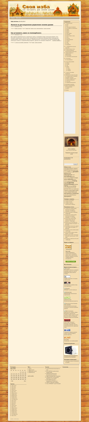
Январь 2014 (14, 394)
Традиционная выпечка (71, 82)
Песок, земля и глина (70, 35)
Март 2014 (14, 391)
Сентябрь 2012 (15, 414)
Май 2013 (13, 404)
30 (22, 379)
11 (11, 375)
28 (18, 379)
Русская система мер (69, 200)
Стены (67, 43)
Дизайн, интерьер (18, 28)
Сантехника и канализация (71, 56)
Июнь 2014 (14, 388)
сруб (73, 190)
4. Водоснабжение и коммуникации (69, 53)
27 (16, 379)
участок (71, 195)
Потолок (68, 38)
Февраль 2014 (14, 393)
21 (18, 377)
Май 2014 (13, 389)
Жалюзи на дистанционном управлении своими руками (32, 25)
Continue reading (56, 40)
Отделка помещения (70, 79)
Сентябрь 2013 (15, 399)
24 (25, 377)
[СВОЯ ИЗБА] (44, 10)
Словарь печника (68, 201)
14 (18, 375)
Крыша (67, 32)
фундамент (67, 196)
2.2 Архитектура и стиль (70, 49)
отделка (70, 182)
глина (68, 171)
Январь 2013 (14, 409)
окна (35, 28)
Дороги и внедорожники (70, 85)
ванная (65, 171)
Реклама (67, 90)
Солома (67, 40)
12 (13, 375)
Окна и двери (69, 33)
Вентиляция (68, 55)
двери (71, 171)
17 (25, 375)
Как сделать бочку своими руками (71, 229)
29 (20, 379)
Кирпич (67, 30)
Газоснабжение (69, 59)
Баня (67, 24)
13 (16, 375)
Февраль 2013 (14, 408)
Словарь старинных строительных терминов (70, 203)
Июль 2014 (14, 386)
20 (16, 377)
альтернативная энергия (70, 168)
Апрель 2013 (14, 405)
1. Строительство (68, 23)
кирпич (72, 178)
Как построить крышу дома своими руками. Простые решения (70, 220)
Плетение (68, 81)
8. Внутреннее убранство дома (71, 74)
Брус (67, 25)
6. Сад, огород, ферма (69, 61)
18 (11, 377)
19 (13, 377)
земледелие (68, 175)
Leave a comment (47, 28)
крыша (70, 179)
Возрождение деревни (69, 84)
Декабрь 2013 (14, 395)
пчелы (68, 187)
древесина (67, 173)
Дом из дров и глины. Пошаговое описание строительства (71, 235)
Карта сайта (18, 17)
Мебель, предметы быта (71, 78)
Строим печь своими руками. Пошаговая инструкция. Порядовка (71, 210)
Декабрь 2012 (14, 410)
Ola (21, 26)
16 (22, 375)
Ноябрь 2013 (14, 396)
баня (72, 170)
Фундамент (68, 44)
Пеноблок (68, 34)
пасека (76, 184)
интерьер (68, 176)
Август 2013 (14, 400)
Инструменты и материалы (71, 28)
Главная (13, 17)
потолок (65, 187)
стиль (65, 192)
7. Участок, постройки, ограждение (21, 42)
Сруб (67, 42)
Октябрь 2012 (14, 413)
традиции (75, 193)
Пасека (67, 64)
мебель (74, 179)
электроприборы (39, 28)
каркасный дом (67, 177)
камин (73, 176)
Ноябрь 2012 (14, 411)
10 (25, 374)
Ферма (67, 66)
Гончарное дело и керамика (71, 76)
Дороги (67, 88)
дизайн (75, 171)
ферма (75, 194)
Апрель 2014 (14, 390)
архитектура (67, 170)
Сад (67, 65)
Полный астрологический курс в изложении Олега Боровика (71, 356)
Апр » (25, 381)
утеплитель (66, 195)
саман (72, 189)
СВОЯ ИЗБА (16, 418)
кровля (66, 179)
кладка (76, 178)
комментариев (33, 371)
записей (31, 369)
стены (76, 190)
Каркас (67, 29)
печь (66, 185)
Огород (67, 62)
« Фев (12, 381)
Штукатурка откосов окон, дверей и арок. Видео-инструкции (71, 226)
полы (74, 186)
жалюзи (32, 28)
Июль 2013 (14, 401)
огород (74, 180)
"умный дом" (27, 28)
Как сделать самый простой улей (71, 238)
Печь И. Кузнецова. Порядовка (71, 212)
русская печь (67, 189)
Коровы (68, 69)
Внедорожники (69, 86)
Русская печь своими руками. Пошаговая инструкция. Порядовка (71, 216)
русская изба (73, 187)
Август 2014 (14, 385)
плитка (70, 186)
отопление (69, 183)
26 (13, 379)
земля (73, 174)
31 (25, 379)
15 (20, 375)
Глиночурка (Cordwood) (71, 27)
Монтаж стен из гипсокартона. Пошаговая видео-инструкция (71, 223)
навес (33, 42)
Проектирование (69, 39)
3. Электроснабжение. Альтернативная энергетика (70, 51)
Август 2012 (14, 415)
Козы (68, 68)
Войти (30, 368)
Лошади (69, 70)
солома (70, 190)
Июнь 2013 (14, 403)
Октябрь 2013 (14, 398)
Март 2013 (14, 406)
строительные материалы (70, 192)
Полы (67, 37)
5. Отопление (68, 58)
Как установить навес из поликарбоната (26, 33)
